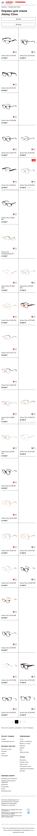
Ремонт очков (23, 764)
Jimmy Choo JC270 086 (27, 320)
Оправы (3, 739)
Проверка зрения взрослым (9, 778)
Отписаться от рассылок (8, 805)
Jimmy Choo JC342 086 (8, 615)
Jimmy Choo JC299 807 (8, 486)
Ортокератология (6, 791)
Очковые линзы (24, 762)
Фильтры (18, 24)
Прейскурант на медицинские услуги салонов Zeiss (11, 810)
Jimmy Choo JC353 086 (27, 712)
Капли (3, 753)
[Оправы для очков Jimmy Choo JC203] (28, 138)
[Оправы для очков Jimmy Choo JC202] (9, 106)
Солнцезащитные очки (7, 741)
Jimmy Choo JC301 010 (8, 550)
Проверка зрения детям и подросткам (8, 781)
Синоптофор (5, 786)
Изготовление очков (25, 766)
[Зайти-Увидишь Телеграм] (28, 812)
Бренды (18, 19)
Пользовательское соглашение (10, 801)
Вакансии (22, 745)
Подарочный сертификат (27, 768)
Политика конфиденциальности (10, 800)
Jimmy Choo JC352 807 (8, 712)
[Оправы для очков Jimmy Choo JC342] (9, 601)
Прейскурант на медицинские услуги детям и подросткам (11, 816)
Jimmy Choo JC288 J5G (27, 417)
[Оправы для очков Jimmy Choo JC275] (9, 338)
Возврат (22, 747)
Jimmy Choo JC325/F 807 (28, 583)
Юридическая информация (9, 803)
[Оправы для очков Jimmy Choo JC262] (9, 306)
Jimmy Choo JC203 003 (27, 153)
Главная (4, 7)
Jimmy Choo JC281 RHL (9, 385)
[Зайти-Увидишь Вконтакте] (28, 810)
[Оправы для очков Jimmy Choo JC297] (28, 437)
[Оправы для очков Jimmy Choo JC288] (28, 403)
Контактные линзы (6, 749)
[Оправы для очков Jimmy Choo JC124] (9, 41)
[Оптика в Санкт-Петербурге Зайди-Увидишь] (15, 2)
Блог (21, 750)
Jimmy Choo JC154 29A (27, 55)
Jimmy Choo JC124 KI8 (8, 55)
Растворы (4, 751)
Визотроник (23, 760)
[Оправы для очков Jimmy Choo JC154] (28, 41)
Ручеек (3, 788)
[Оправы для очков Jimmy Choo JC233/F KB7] (9, 203)
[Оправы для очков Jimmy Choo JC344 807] (9, 633)
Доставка (22, 770)
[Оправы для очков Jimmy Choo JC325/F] (28, 569)
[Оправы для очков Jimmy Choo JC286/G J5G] (9, 403)
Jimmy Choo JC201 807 (8, 88)
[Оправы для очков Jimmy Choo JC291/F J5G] (9, 437)
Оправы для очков (14, 7)
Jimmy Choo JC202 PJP (8, 153)
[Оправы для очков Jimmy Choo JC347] (9, 666)
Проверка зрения (8, 775)
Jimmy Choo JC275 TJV (8, 352)
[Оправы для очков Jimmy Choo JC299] (9, 471)
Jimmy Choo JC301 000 (27, 550)
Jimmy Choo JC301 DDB (9, 518)
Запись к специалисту (26, 741)
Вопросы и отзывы (25, 743)
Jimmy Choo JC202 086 (8, 120)
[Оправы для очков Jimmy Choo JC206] (9, 171)
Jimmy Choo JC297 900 (27, 451)
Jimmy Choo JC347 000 (8, 680)
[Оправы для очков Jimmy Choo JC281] (9, 371)
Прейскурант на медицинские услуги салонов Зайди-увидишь (11, 813)
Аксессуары (4, 755)
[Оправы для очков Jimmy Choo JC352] (9, 698)
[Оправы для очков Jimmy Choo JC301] (9, 504)
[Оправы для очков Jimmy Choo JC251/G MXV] (28, 272)
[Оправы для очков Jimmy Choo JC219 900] (28, 171)
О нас (21, 739)
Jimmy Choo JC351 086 (27, 680)
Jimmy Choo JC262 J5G (8, 320)
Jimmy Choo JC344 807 (8, 648)
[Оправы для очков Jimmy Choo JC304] (9, 569)
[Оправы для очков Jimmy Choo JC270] (28, 306)
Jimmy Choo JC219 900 (27, 185)
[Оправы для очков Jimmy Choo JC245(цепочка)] (9, 238)
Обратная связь (24, 752)
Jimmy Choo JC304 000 (8, 583)
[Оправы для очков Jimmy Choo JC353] (28, 698)
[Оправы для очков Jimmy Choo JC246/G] (9, 272)
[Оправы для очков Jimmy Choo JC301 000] (28, 536)
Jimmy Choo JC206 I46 (8, 185)
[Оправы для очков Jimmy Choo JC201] (9, 74)
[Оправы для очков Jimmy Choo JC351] (28, 666)
